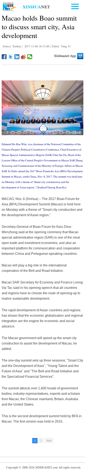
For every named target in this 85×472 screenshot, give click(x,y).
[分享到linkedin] (17, 56)
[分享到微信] (29, 56)
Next (49, 440)
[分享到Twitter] (10, 56)
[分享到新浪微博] (23, 56)
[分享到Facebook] (4, 56)
